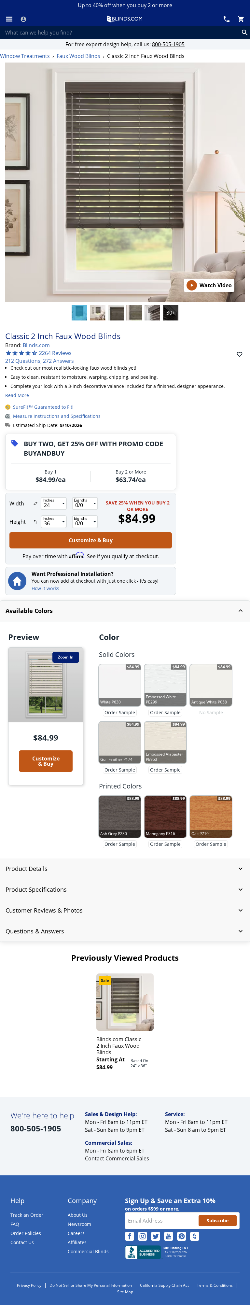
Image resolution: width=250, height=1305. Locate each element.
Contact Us (22, 1242)
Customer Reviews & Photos (44, 910)
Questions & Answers (35, 931)
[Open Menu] (9, 19)
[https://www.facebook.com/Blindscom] (129, 1236)
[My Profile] (23, 19)
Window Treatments (25, 56)
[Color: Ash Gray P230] (152, 312)
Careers (76, 1233)
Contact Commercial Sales (117, 1158)
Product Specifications (36, 889)
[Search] (245, 32)
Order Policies (25, 1233)
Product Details (27, 868)
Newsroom (79, 1224)
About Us (78, 1215)
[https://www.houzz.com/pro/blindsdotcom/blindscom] (194, 1236)
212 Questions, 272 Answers (39, 360)
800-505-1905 (168, 44)
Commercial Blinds (88, 1251)
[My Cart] (240, 19)
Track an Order (26, 1215)
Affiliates (77, 1242)
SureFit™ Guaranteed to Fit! (43, 407)
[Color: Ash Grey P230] (79, 312)
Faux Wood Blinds (78, 56)
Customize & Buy (91, 540)
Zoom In (66, 657)
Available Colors (29, 611)
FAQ (14, 1224)
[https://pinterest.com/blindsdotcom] (181, 1236)
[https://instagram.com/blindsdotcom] (142, 1236)
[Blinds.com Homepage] (125, 19)
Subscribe (218, 1220)
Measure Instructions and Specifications (57, 416)
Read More (17, 395)
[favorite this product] (239, 354)
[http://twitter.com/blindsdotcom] (155, 1236)
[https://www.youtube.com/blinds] (168, 1236)
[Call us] (226, 19)
